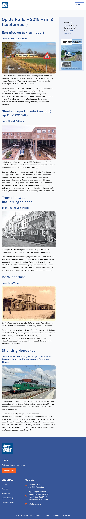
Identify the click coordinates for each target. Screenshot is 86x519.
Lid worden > (8, 471)
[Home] (5, 5)
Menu (78, 5)
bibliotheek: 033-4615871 (39, 499)
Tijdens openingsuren (37, 491)
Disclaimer (66, 515)
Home (4, 484)
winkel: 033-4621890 (38, 497)
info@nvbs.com (35, 504)
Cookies (46, 515)
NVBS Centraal (8, 502)
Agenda (5, 489)
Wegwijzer (6, 493)
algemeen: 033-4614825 (39, 494)
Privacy (37, 515)
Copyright (55, 515)
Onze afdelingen (8, 498)
